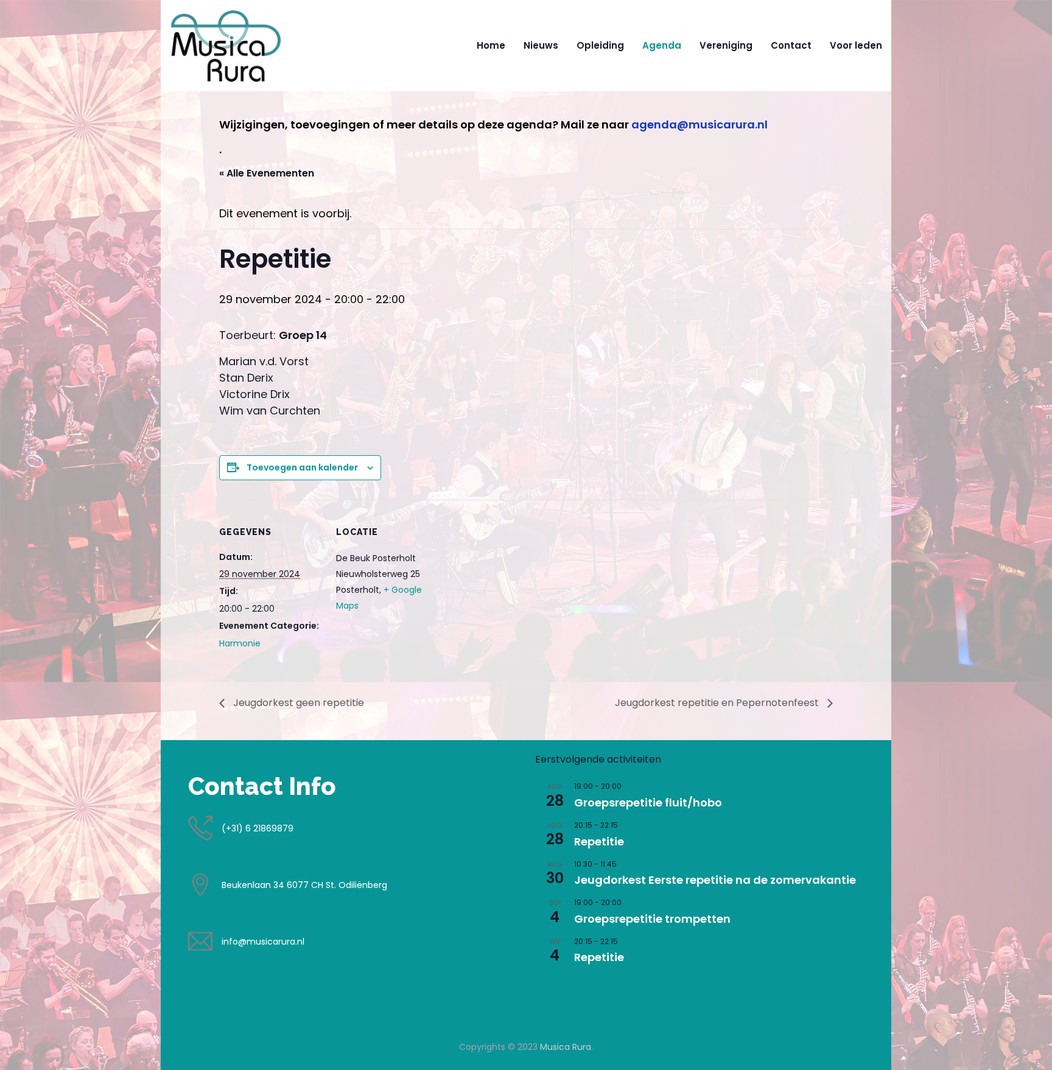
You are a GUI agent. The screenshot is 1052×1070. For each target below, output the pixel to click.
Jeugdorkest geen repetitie (297, 703)
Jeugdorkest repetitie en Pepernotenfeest (718, 703)
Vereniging (726, 45)
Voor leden (856, 45)
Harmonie (240, 643)
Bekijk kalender (566, 984)
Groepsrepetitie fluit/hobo (648, 802)
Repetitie (599, 841)
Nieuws (541, 45)
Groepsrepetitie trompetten (652, 918)
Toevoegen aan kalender (302, 467)
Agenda (661, 45)
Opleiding (600, 45)
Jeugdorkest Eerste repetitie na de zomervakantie (715, 879)
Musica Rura (565, 1047)
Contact (791, 45)
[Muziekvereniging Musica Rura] (226, 45)
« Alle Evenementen (266, 173)
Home (491, 45)
